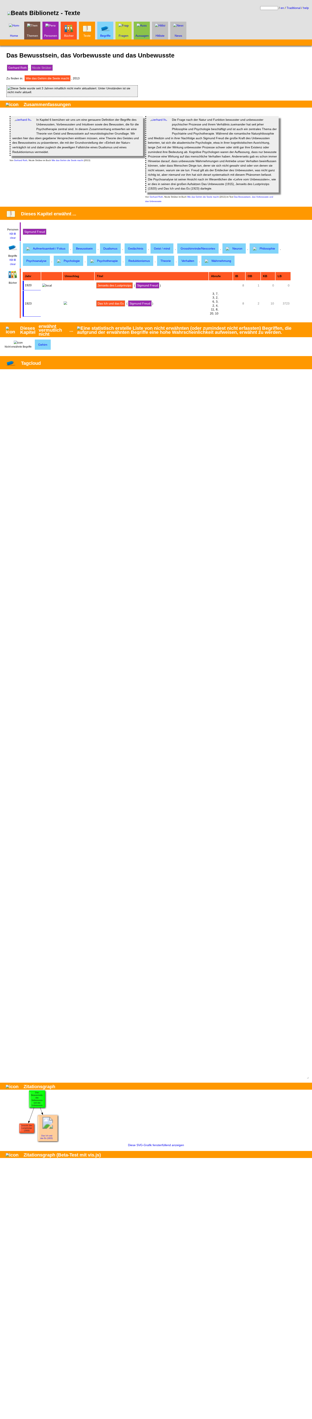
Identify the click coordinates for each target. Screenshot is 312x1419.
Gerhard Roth (17, 67)
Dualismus (110, 248)
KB (11, 233)
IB (15, 233)
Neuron (237, 248)
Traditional (294, 8)
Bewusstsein (84, 248)
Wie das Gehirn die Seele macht (47, 78)
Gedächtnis (135, 248)
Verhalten (187, 260)
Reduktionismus (139, 260)
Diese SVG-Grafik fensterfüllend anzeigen (156, 1145)
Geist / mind (162, 248)
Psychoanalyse (36, 260)
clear (13, 237)
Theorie (165, 260)
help (306, 8)
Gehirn (42, 344)
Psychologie (72, 260)
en (282, 8)
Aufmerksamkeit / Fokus (49, 248)
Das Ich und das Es (111, 303)
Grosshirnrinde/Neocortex (198, 248)
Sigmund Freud (34, 231)
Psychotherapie (107, 260)
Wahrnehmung (221, 260)
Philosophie (267, 248)
